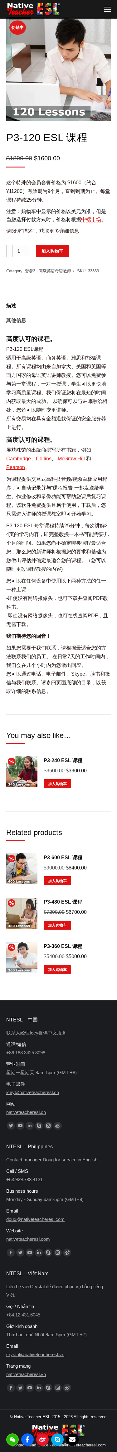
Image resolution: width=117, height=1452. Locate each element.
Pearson (15, 467)
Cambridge (18, 458)
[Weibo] (42, 1439)
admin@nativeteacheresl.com (79, 1445)
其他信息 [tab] (16, 320)
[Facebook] (27, 1439)
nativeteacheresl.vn (26, 1374)
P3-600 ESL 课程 (63, 857)
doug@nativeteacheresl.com (35, 1219)
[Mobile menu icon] (107, 9)
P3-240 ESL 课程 (63, 760)
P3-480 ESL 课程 (63, 902)
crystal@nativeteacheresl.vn (35, 1354)
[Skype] (57, 1439)
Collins (43, 458)
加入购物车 (52, 250)
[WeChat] (12, 1439)
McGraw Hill (71, 458)
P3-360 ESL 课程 (63, 946)
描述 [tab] (11, 305)
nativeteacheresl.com (28, 1239)
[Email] (72, 1439)
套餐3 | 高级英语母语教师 (48, 271)
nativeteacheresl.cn (26, 1112)
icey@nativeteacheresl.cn (32, 1092)
